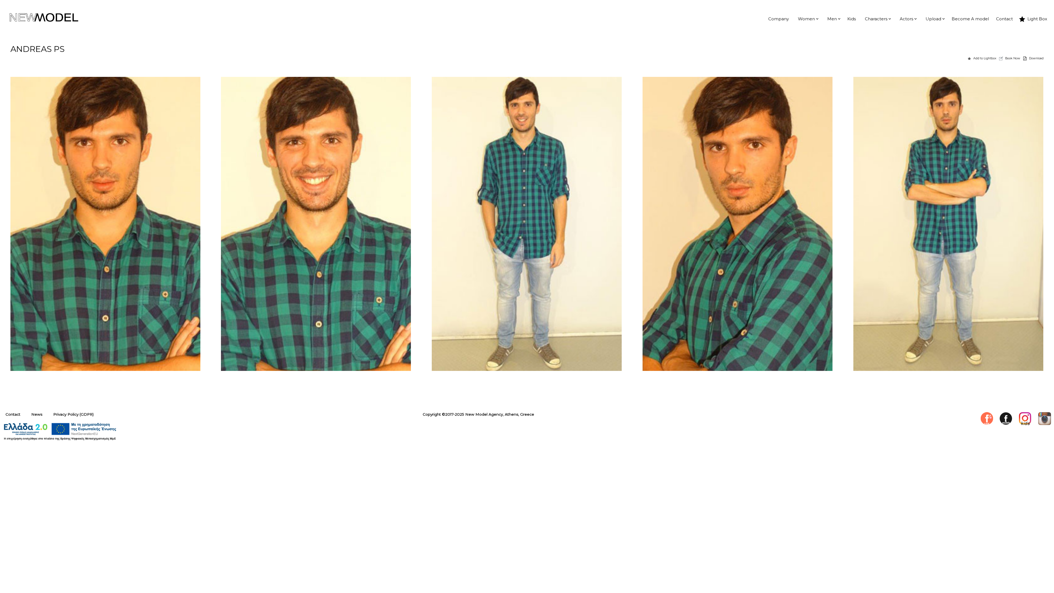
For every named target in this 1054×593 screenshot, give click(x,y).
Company (778, 18)
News (36, 414)
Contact (1004, 18)
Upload (933, 18)
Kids (851, 18)
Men (832, 18)
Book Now (1012, 58)
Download (1036, 58)
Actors (906, 18)
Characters (876, 18)
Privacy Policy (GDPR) (73, 414)
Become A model (970, 18)
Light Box (1037, 18)
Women (806, 18)
